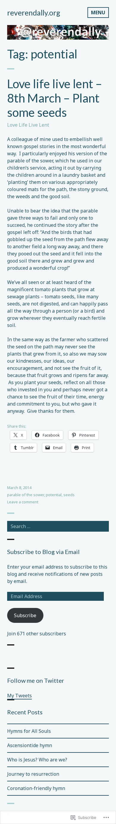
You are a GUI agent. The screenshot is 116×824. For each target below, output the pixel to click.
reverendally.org (33, 12)
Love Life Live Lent (28, 125)
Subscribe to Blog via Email (43, 551)
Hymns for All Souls (29, 731)
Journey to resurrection (33, 774)
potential (54, 494)
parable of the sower (25, 494)
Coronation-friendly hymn (36, 788)
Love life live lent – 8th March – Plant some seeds (54, 98)
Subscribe (25, 615)
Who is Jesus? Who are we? (37, 759)
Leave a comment (22, 502)
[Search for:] (58, 526)
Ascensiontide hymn (29, 745)
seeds (69, 494)
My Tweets (19, 695)
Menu (98, 12)
